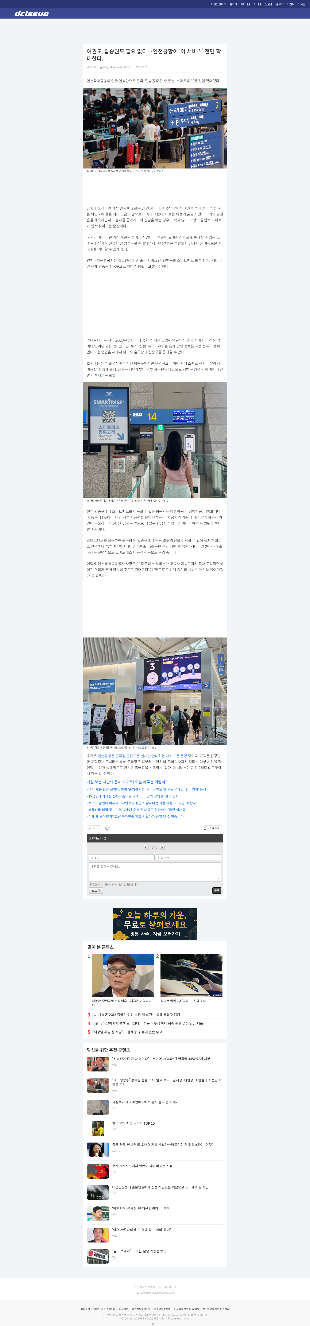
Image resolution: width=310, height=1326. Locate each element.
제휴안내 (98, 1309)
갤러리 (233, 4)
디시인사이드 (218, 4)
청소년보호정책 (162, 1309)
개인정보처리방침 (141, 1309)
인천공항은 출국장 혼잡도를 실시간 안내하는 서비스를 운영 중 (144, 756)
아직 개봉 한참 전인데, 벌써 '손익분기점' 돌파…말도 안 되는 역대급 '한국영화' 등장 (147, 789)
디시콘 (301, 4)
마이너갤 (245, 4)
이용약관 (123, 1309)
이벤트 (290, 4)
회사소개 (85, 1309)
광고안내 (111, 1309)
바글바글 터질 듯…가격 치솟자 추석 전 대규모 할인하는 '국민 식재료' (137, 810)
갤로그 (279, 4)
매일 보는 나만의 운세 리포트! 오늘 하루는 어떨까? (127, 782)
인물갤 (268, 4)
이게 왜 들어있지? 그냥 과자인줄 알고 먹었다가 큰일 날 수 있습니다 (136, 817)
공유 (107, 828)
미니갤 (257, 4)
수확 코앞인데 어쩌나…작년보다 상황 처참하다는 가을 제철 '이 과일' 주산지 (142, 803)
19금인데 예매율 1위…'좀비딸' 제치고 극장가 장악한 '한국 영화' (133, 796)
